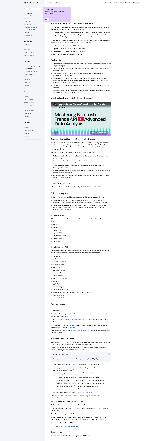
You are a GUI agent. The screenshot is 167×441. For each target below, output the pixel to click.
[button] (137, 3)
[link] (111, 3)
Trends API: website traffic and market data (33, 67)
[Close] (69, 9)
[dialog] (57, 14)
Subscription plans (31, 71)
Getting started (29, 74)
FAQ (26, 77)
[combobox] (33, 9)
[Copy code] (109, 354)
